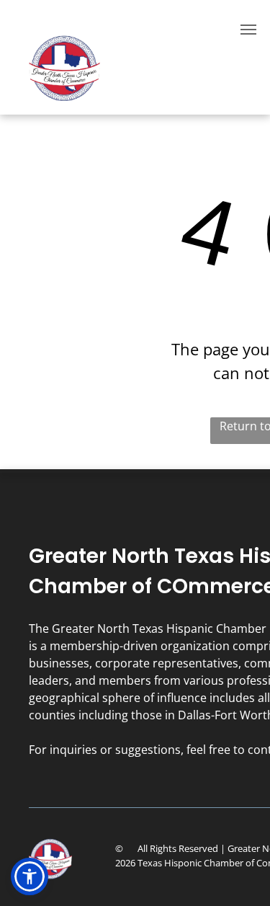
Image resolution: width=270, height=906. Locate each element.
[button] (29, 876)
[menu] (248, 29)
